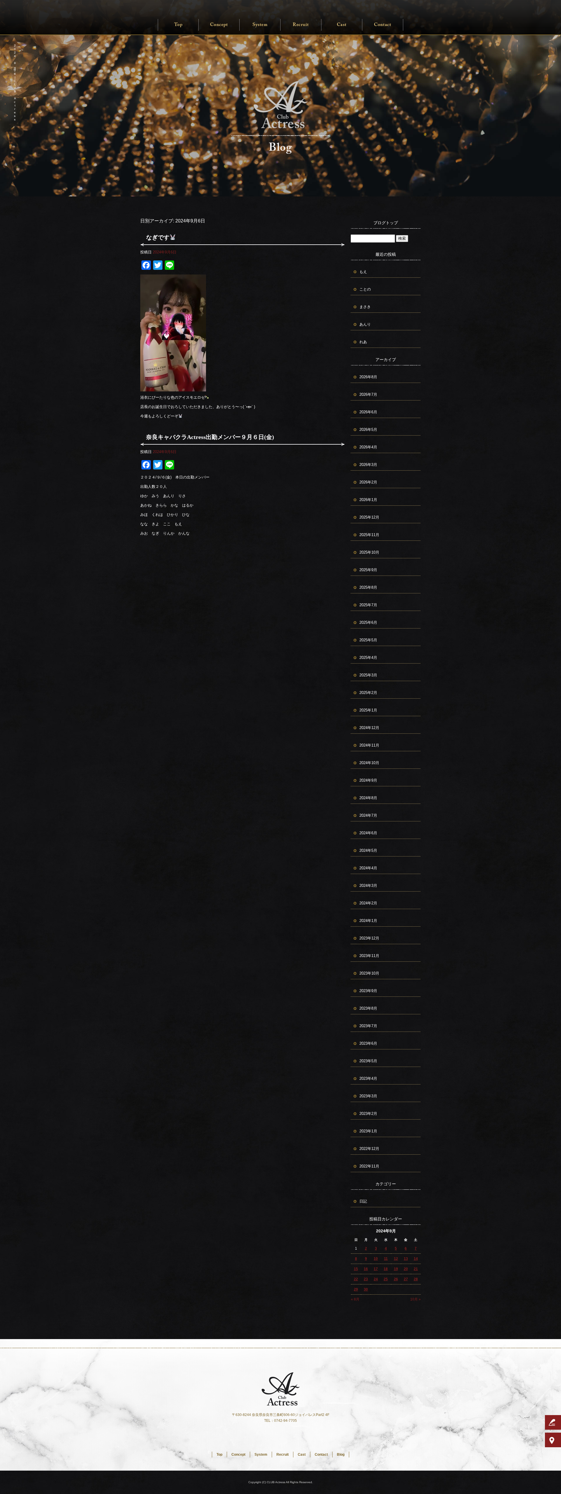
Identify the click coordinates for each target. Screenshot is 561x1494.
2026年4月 (368, 447)
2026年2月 (368, 482)
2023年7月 (368, 1026)
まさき (365, 307)
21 (416, 1269)
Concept (219, 25)
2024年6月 (368, 833)
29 (356, 1289)
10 (376, 1259)
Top (178, 25)
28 (416, 1279)
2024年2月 (368, 903)
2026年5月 (368, 429)
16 (366, 1269)
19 (396, 1269)
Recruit (300, 25)
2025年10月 (369, 552)
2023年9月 (368, 991)
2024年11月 (369, 745)
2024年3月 (368, 885)
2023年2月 (368, 1113)
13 (406, 1259)
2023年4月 (368, 1078)
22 (356, 1279)
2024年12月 (369, 728)
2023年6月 (368, 1043)
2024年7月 (368, 815)
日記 (363, 1201)
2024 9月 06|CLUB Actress (14, 82)
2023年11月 (369, 956)
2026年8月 (368, 377)
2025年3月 (368, 675)
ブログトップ (385, 222)
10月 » (415, 1299)
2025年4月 (368, 657)
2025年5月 (368, 640)
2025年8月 (368, 587)
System (260, 25)
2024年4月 (368, 868)
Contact (382, 25)
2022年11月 (369, 1166)
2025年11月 (369, 535)
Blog (340, 1454)
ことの (365, 289)
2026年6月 (368, 412)
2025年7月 (368, 605)
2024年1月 (368, 920)
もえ (363, 272)
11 (386, 1259)
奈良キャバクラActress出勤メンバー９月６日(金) (210, 437)
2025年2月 (368, 692)
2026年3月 (368, 464)
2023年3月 (368, 1096)
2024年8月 (368, 798)
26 (396, 1279)
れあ (363, 342)
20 (406, 1269)
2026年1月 (368, 500)
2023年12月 (369, 938)
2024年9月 (368, 780)
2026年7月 (368, 394)
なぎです (157, 237)
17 (376, 1269)
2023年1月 (368, 1131)
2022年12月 (369, 1148)
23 (366, 1279)
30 (366, 1289)
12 (396, 1259)
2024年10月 (369, 763)
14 (416, 1259)
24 (376, 1279)
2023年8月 (368, 1008)
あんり (365, 324)
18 (386, 1269)
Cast (341, 25)
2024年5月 (368, 850)
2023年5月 (368, 1061)
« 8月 (355, 1299)
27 (406, 1279)
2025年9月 (368, 570)
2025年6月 (368, 622)
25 (386, 1279)
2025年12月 (369, 517)
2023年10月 (369, 973)
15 (356, 1269)
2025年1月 (368, 710)
